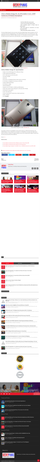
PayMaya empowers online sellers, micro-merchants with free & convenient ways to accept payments (19, 190)
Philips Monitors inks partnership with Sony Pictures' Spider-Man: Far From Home (6, 190)
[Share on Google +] (18, 154)
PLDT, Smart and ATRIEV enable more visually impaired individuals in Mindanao (19, 320)
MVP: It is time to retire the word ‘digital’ (13, 280)
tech (25, 150)
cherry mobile (12, 150)
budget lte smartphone (6, 150)
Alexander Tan (26, 127)
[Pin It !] (32, 154)
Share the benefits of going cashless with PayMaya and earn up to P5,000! (7, 181)
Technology (29, 150)
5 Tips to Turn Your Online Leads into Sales (28, 23)
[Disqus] (20, 210)
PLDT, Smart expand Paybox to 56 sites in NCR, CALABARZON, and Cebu (17, 433)
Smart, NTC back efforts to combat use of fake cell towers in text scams (19, 270)
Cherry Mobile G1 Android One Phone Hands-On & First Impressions (14, 144)
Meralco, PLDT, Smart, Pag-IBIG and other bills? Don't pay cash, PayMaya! (18, 405)
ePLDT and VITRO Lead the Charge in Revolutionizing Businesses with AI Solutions (20, 265)
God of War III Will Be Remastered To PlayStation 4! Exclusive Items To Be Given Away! (21, 325)
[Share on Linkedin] (25, 154)
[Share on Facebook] (5, 154)
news (24, 150)
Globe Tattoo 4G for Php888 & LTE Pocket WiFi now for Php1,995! (17, 305)
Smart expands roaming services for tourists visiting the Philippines (18, 336)
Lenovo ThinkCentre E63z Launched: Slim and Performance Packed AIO (18, 315)
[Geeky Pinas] (20, 5)
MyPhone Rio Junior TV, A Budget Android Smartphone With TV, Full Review (19, 310)
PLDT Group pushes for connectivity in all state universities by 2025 (18, 275)
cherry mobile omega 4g (18, 150)
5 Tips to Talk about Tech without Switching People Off (14, 437)
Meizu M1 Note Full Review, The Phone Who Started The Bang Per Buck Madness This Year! (21, 341)
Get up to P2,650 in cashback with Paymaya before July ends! (19, 181)
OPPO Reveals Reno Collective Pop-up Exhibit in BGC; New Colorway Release (33, 181)
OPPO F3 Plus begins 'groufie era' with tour (28, 30)
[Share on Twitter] (11, 154)
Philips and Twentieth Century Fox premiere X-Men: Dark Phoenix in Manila (33, 190)
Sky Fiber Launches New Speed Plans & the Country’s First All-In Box (16, 409)
